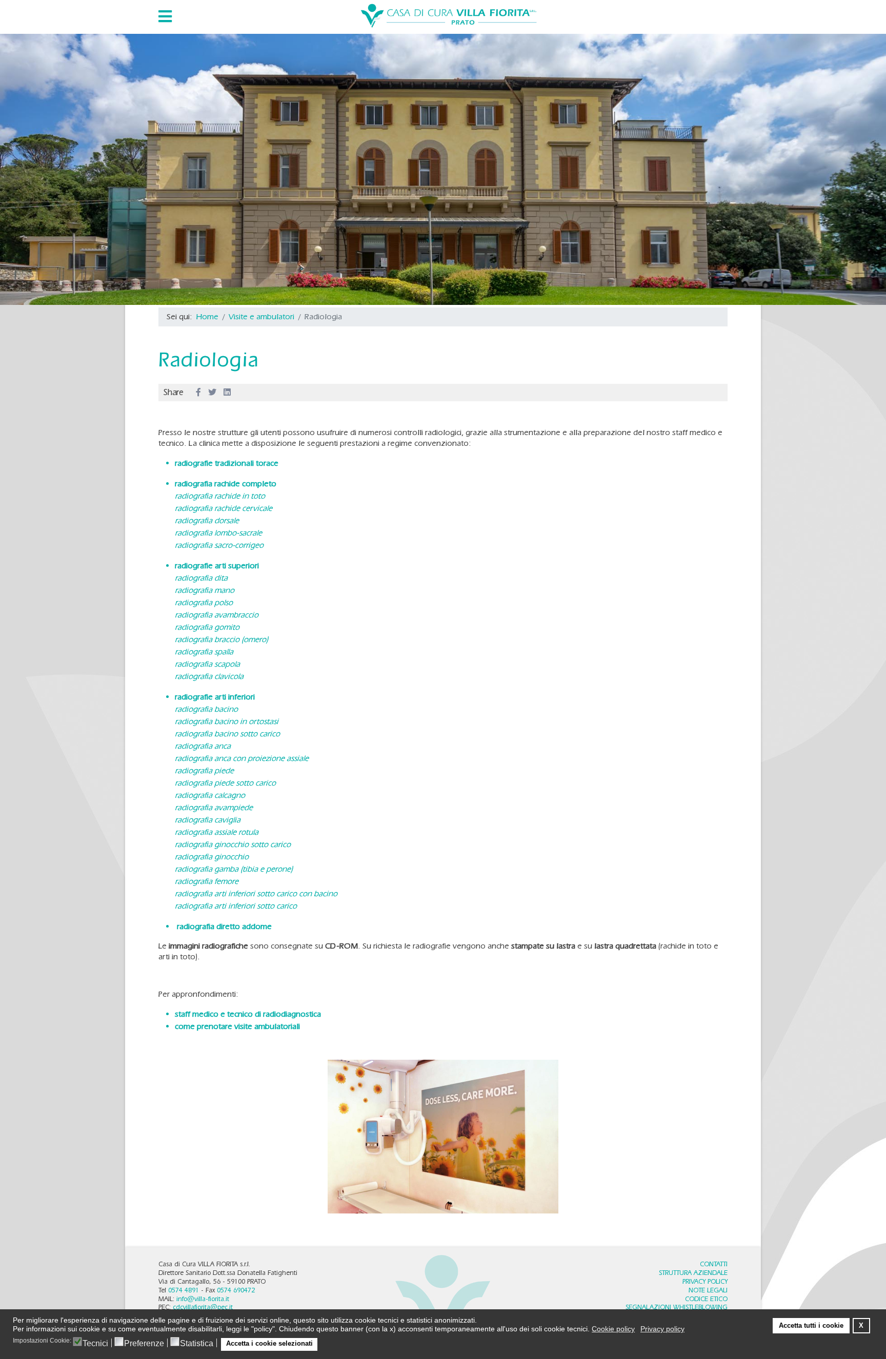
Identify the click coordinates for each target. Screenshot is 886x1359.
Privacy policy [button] (662, 1329)
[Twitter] (212, 392)
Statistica (196, 1343)
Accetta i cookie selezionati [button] (269, 1343)
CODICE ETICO (706, 1299)
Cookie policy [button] (613, 1329)
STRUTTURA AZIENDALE (693, 1272)
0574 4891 (183, 1290)
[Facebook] (198, 392)
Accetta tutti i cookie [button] (811, 1325)
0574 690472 (236, 1290)
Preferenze (144, 1343)
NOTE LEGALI (708, 1290)
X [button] (861, 1325)
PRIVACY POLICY (705, 1281)
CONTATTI (714, 1264)
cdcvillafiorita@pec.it (203, 1307)
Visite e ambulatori (261, 316)
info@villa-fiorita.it (202, 1299)
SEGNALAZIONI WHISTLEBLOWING (677, 1307)
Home (207, 316)
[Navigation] (165, 16)
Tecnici (95, 1343)
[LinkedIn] (227, 392)
